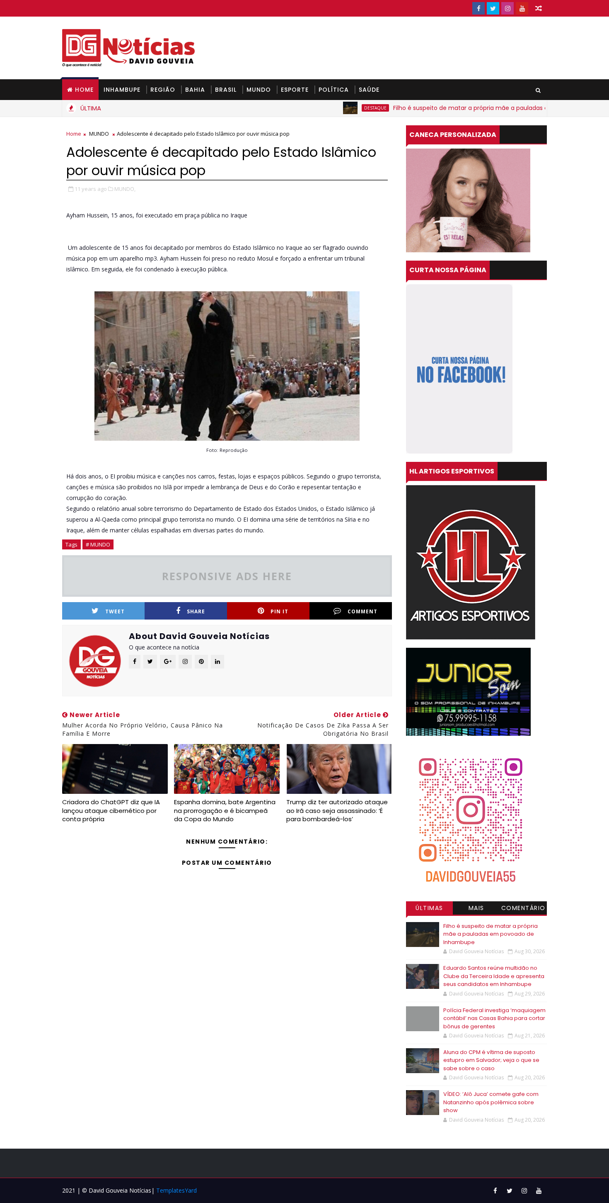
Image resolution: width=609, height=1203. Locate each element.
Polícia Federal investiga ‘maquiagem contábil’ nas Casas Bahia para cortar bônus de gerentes (494, 1018)
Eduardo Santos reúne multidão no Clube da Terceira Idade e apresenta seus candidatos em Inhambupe (493, 976)
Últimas (429, 908)
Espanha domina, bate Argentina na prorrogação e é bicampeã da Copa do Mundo (225, 810)
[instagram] (507, 8)
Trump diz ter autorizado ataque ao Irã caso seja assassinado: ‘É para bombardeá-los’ (337, 810)
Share (196, 611)
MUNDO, (124, 189)
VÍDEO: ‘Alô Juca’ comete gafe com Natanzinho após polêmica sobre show (491, 1102)
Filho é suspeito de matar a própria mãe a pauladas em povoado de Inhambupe (474, 108)
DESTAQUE (340, 108)
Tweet (115, 611)
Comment (362, 611)
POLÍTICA (334, 89)
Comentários (523, 909)
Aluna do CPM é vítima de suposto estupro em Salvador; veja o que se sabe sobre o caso (491, 1060)
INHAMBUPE (122, 89)
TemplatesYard (176, 1190)
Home (84, 89)
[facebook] (478, 8)
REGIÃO (162, 89)
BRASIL (226, 89)
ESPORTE (295, 89)
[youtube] (522, 8)
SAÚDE (369, 89)
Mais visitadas (476, 909)
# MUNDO (98, 544)
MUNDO (259, 89)
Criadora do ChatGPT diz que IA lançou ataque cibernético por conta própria (111, 810)
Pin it (279, 611)
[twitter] (493, 8)
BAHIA (195, 89)
